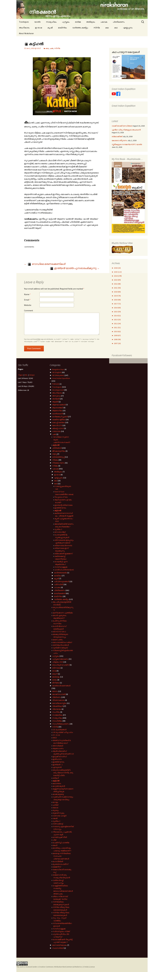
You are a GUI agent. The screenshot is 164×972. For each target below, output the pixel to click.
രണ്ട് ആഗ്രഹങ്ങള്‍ (61, 645)
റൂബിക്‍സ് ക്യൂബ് (60, 648)
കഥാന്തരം (57, 783)
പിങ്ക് (54, 840)
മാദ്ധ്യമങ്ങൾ (60, 593)
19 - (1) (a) (56, 735)
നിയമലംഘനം (58, 463)
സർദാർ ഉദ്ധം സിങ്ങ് (61, 931)
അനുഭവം (56, 396)
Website (27, 305)
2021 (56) (117, 288)
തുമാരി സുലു (58, 813)
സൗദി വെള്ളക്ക (60, 567)
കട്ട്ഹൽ (56, 445)
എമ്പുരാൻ (57, 767)
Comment (28, 310)
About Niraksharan (26, 33)
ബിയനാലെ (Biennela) (63, 545)
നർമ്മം (55, 466)
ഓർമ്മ (78, 22)
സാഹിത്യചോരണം (60, 724)
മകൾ (55, 845)
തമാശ (55, 807)
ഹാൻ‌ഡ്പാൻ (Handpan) (64, 570)
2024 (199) (118, 276)
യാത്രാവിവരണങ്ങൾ (61, 685)
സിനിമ (97, 27)
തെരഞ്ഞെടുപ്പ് (58, 457)
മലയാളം (56, 677)
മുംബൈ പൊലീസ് (60, 864)
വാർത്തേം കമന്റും (80, 27)
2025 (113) (118, 272)
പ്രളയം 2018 (57, 662)
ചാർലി (55, 805)
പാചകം (57, 587)
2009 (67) (117, 335)
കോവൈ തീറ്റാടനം (119, 140)
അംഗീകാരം (24, 27)
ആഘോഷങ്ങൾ (58, 404)
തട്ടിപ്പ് (54, 454)
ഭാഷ (54, 671)
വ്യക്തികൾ (57, 706)
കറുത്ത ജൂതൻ (59, 786)
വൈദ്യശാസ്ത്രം (59, 703)
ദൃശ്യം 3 (58, 529)
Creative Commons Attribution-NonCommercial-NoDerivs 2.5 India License (67, 967)
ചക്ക (51, 48)
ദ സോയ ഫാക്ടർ (59, 816)
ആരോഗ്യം (57, 410)
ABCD (55, 737)
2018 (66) (117, 300)
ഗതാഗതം (56, 431)
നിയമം (55, 460)
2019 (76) (117, 296)
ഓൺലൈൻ (57, 413)
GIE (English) (56, 372)
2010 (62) (117, 331)
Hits (26, 375)
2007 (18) (117, 343)
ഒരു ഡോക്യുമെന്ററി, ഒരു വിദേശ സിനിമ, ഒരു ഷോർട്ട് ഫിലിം (63, 772)
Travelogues (24, 22)
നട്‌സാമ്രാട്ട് (58, 824)
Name (27, 294)
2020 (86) (117, 292)
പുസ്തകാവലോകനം (60, 659)
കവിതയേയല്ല (60, 572)
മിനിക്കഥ (56, 683)
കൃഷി (50, 27)
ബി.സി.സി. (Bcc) (59, 631)
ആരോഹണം (58, 748)
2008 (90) (117, 339)
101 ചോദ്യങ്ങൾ (59, 729)
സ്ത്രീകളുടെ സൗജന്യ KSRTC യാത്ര (127, 144)
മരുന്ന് (55, 674)
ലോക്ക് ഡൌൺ (59, 694)
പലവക (103, 22)
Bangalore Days (58, 369)
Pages (20, 375)
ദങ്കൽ (55, 818)
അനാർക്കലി (58, 746)
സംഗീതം (56, 712)
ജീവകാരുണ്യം (58, 451)
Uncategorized (58, 390)
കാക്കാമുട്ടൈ (58, 794)
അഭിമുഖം (90, 22)
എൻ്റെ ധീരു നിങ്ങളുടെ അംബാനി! (126, 130)
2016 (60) (117, 307)
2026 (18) (117, 268)
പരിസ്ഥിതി (58, 584)
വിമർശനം (56, 697)
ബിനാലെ (56, 668)
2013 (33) (117, 319)
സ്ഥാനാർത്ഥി (58, 948)
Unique (32, 375)
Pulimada (55, 384)
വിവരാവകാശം (58, 700)
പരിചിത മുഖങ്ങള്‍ (61, 581)
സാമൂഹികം (51, 22)
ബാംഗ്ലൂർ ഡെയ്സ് (60, 665)
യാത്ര (37, 22)
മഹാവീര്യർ (58, 861)
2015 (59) (117, 311)
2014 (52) (117, 315)
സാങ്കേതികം (57, 715)
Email (27, 299)
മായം (54, 680)
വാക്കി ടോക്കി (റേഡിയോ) (122, 126)
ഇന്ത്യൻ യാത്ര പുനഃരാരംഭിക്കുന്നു (76, 268)
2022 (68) (117, 284)
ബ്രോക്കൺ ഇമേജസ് (63, 553)
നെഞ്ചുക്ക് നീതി (60, 837)
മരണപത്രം (58, 639)
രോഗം (55, 691)
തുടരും (56, 810)
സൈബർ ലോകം (59, 945)
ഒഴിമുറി (56, 778)
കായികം (57, 575)
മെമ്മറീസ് (57, 867)
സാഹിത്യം (57, 721)
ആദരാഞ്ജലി (57, 407)
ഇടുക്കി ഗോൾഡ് (60, 756)
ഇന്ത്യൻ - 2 (58, 764)
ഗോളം (55, 802)
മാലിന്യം (62, 27)
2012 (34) (117, 323)
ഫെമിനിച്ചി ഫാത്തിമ (61, 842)
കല (107, 27)
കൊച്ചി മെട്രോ (58, 422)
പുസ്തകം (65, 22)
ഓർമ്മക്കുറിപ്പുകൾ (60, 416)
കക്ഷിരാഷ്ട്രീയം (58, 419)
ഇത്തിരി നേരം (60, 508)
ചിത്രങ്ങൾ (56, 448)
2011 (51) (117, 327)
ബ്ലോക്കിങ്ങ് (117, 136)
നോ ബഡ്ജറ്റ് (59, 532)
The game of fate (61, 497)
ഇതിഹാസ (57, 759)
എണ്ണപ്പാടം (127, 27)
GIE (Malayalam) (58, 375)
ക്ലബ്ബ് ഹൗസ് (58, 428)
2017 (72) (117, 304)
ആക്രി (55, 402)
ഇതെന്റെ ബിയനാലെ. (63, 505)
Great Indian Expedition (61, 378)
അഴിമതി (55, 399)
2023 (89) (117, 280)
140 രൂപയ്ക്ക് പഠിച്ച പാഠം (63, 732)
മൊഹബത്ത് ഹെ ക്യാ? (62, 642)
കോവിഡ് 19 (57, 425)
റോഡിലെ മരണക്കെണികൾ (44, 263)
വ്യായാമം (56, 709)
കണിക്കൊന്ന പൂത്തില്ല (63, 613)
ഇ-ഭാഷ (38, 27)
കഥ (115, 27)
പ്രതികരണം (119, 22)
